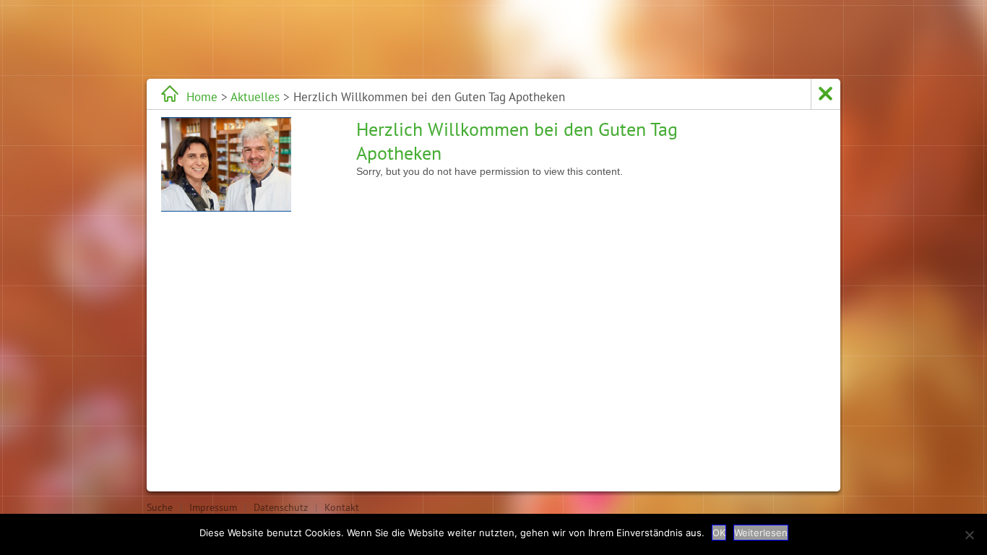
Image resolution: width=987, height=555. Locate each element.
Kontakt (341, 507)
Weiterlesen (761, 532)
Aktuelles (255, 97)
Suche (160, 507)
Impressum (213, 507)
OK (718, 532)
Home (201, 97)
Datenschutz (281, 507)
